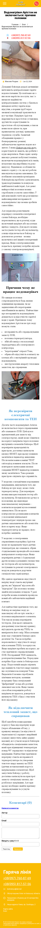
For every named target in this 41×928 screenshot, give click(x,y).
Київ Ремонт (20, 3)
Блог (5, 911)
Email (4, 820)
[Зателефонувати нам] (36, 3)
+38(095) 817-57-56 (21, 38)
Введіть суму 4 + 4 (10, 841)
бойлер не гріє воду (26, 148)
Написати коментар (10, 808)
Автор (4, 813)
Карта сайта (8, 909)
